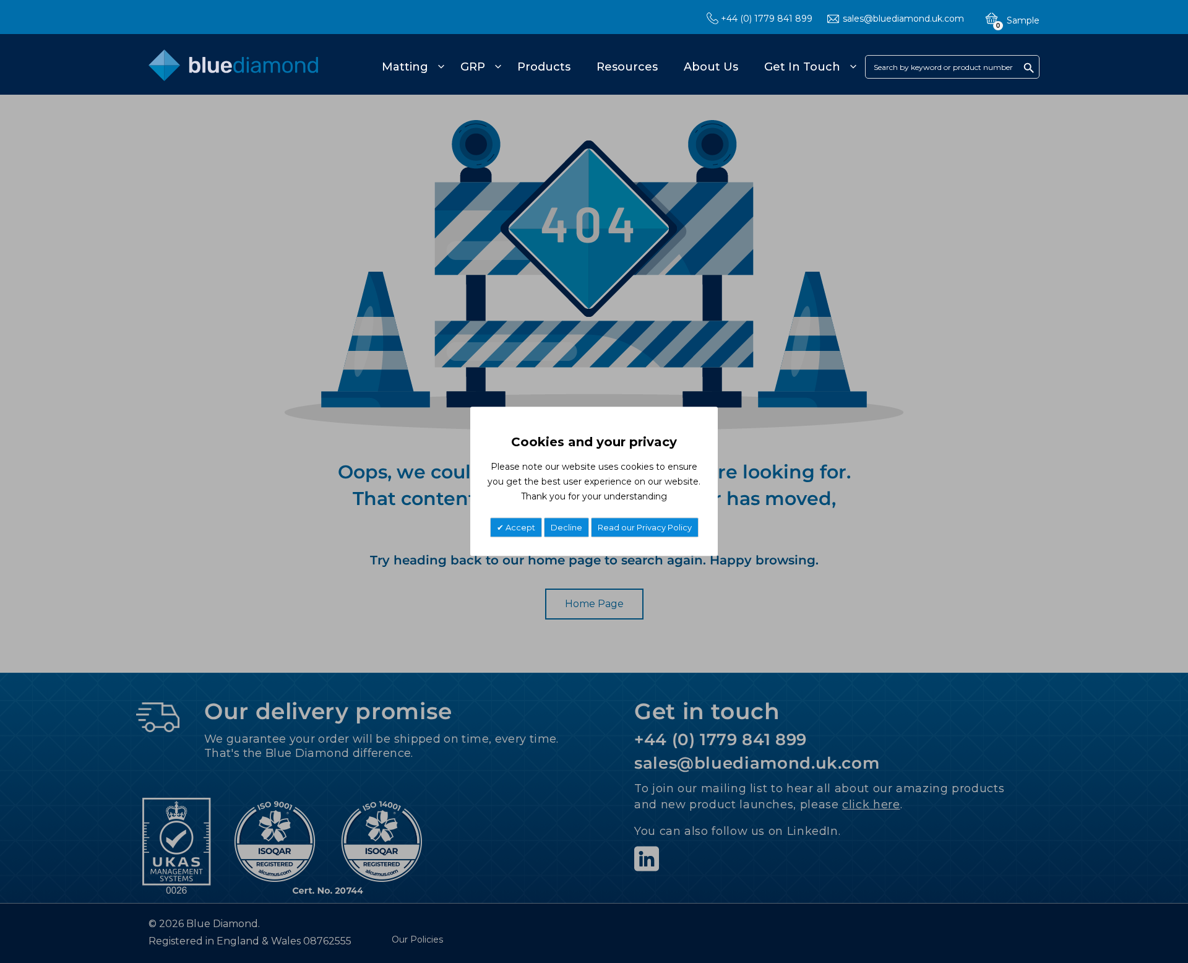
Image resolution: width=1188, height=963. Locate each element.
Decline (566, 528)
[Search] (1029, 67)
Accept (519, 528)
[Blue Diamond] (233, 72)
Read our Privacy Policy (645, 528)
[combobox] (952, 67)
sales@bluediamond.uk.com (903, 18)
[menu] (617, 66)
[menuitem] (411, 66)
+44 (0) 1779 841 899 (766, 18)
